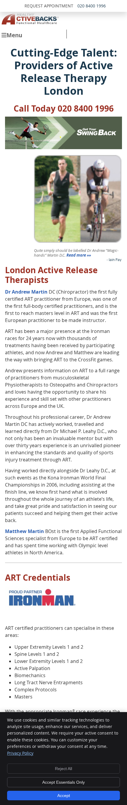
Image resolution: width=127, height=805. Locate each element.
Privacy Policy (20, 753)
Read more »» (78, 255)
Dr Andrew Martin (26, 292)
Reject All (63, 768)
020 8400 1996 (91, 6)
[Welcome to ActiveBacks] (30, 23)
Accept (63, 795)
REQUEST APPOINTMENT (49, 6)
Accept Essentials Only (63, 782)
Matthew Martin (24, 531)
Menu (14, 34)
